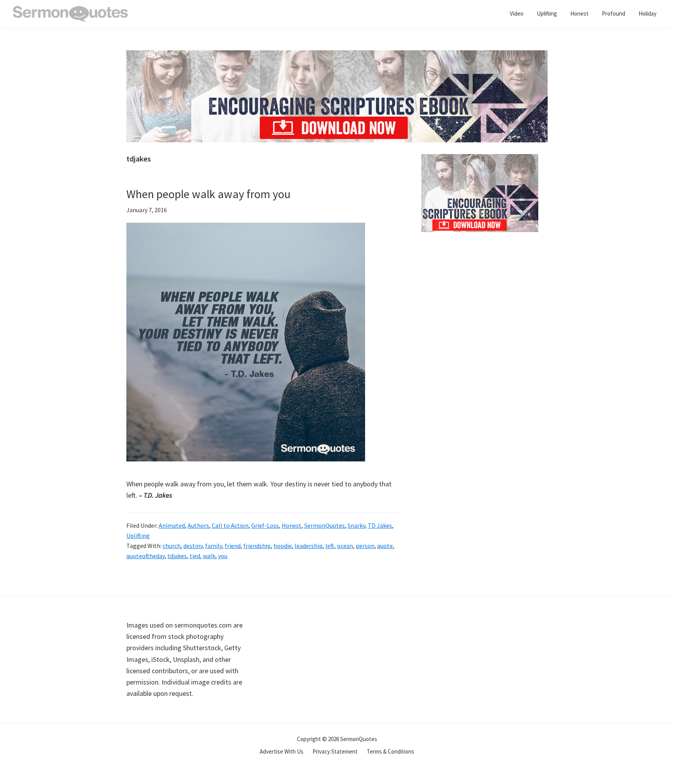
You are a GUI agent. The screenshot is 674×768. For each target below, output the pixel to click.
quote (385, 546)
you (222, 556)
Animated (172, 525)
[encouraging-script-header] (337, 55)
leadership (308, 546)
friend (233, 546)
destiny (192, 546)
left (329, 546)
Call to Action (230, 525)
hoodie (282, 546)
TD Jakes (380, 525)
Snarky (356, 525)
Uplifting (138, 535)
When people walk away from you (208, 193)
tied (195, 556)
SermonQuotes (324, 525)
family (213, 546)
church (172, 546)
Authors (198, 525)
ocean (345, 546)
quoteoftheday (145, 556)
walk (209, 556)
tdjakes (177, 556)
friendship (257, 546)
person (365, 546)
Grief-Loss (265, 525)
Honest (292, 525)
